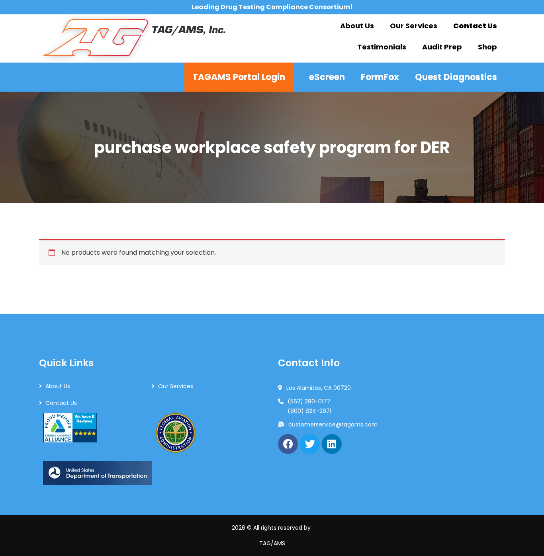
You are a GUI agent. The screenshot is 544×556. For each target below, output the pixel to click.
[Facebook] (288, 444)
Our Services (175, 386)
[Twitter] (310, 444)
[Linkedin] (332, 444)
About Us (57, 386)
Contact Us (61, 403)
